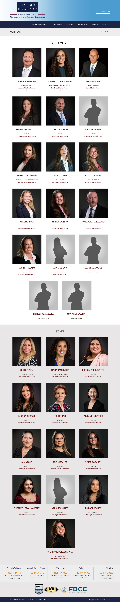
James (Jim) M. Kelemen (93, 222)
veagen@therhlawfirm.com (93, 469)
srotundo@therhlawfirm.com (26, 422)
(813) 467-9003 (60, 573)
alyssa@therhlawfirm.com (93, 422)
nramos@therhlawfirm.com (60, 376)
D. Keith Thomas (93, 130)
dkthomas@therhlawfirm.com (93, 136)
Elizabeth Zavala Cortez (27, 508)
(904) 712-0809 (106, 573)
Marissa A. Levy (60, 222)
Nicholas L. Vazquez (43, 314)
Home (102, 32)
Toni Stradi (60, 416)
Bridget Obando (93, 508)
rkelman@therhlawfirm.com (26, 274)
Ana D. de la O (60, 268)
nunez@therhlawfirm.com (60, 515)
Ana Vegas (26, 462)
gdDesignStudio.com (105, 599)
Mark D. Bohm (93, 81)
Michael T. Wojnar (76, 314)
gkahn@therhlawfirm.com (60, 136)
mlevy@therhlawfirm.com (60, 228)
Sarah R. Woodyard (27, 176)
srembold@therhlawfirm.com (26, 88)
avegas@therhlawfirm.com (27, 469)
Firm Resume (57, 24)
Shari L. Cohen (60, 176)
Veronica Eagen (93, 462)
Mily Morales (60, 462)
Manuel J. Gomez (93, 268)
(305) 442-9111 (104, 11)
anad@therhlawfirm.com (60, 274)
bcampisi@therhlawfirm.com (93, 182)
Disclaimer (47, 599)
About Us (95, 24)
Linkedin (27, 90)
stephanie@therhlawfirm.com (60, 558)
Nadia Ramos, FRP (60, 370)
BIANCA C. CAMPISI (93, 176)
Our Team (69, 24)
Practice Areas (82, 24)
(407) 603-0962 (83, 573)
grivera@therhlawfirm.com (27, 376)
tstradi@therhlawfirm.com (60, 422)
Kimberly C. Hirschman (60, 81)
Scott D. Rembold (27, 81)
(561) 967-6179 (37, 573)
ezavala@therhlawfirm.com (27, 515)
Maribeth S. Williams (27, 130)
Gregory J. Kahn (60, 130)
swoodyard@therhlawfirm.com (26, 182)
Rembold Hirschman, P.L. (40, 24)
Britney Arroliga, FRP (93, 370)
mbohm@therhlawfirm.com (93, 88)
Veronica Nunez (60, 508)
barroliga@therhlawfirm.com (93, 376)
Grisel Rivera (26, 370)
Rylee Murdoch (26, 222)
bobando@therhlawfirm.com (93, 515)
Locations (106, 24)
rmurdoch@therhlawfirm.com (26, 228)
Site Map (42, 599)
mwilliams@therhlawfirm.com (27, 136)
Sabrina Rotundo (26, 416)
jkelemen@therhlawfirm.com (93, 228)
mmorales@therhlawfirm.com (60, 469)
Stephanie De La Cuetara (60, 552)
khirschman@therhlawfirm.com (60, 88)
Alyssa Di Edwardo (93, 416)
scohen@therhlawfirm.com (60, 182)
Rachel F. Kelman (26, 268)
